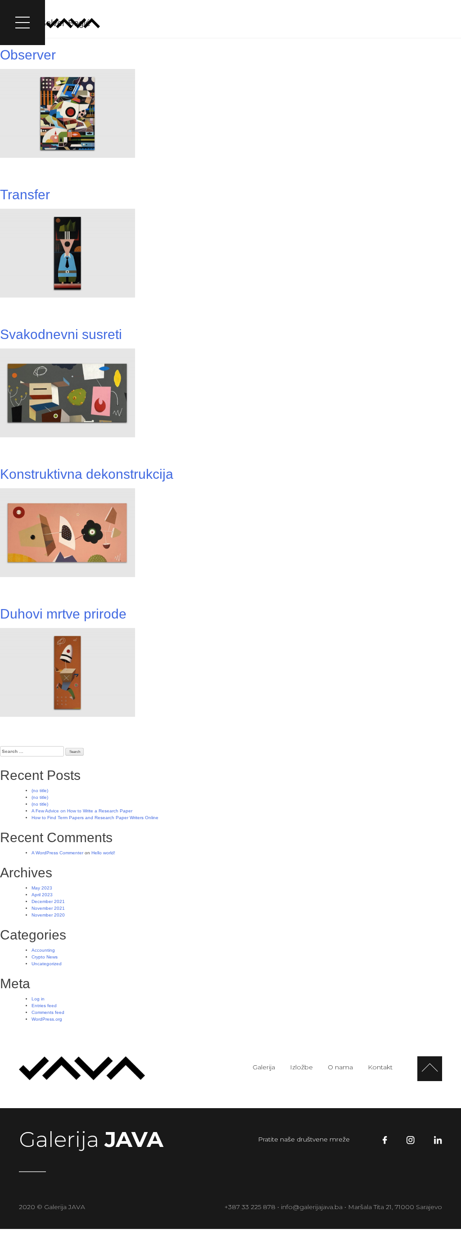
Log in (38, 998)
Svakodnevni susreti (61, 334)
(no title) (40, 790)
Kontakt (402, 22)
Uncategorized (47, 963)
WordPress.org (47, 1019)
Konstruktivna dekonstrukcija (86, 474)
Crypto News (45, 956)
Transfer (25, 194)
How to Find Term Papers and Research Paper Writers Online (95, 817)
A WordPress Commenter (57, 852)
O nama (364, 22)
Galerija (290, 22)
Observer (28, 54)
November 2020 (48, 914)
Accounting (43, 950)
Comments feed (48, 1012)
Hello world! (103, 852)
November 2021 (48, 908)
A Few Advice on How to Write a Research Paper (82, 810)
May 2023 (42, 887)
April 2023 (42, 894)
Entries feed (44, 1005)
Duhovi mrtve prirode (63, 613)
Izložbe (326, 22)
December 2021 (48, 901)
